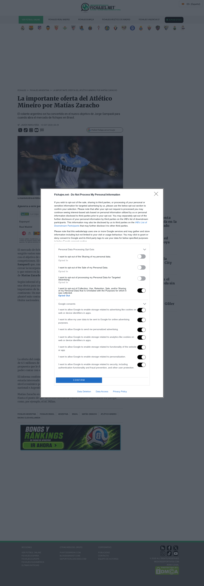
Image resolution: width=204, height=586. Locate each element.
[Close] (157, 195)
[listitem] (102, 249)
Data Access (102, 391)
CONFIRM (79, 380)
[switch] (141, 256)
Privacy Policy (120, 391)
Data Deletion (84, 391)
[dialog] (102, 293)
